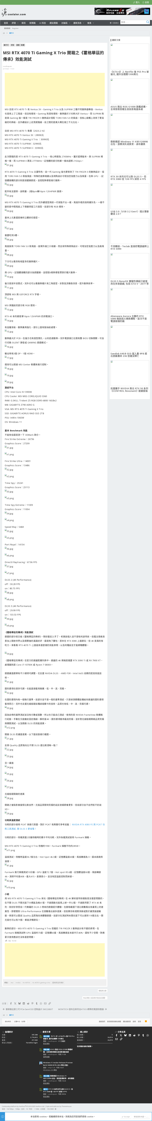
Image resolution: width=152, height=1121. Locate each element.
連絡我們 (102, 1021)
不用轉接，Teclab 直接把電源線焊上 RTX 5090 (130, 247)
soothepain (7, 66)
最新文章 (46, 1032)
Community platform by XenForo (23, 1106)
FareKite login (32, 1043)
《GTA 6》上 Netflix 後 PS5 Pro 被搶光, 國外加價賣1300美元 (130, 73)
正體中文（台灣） (20, 1021)
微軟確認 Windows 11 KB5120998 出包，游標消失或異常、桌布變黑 (129, 143)
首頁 (139, 1021)
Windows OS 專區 (50, 1070)
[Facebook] (149, 1108)
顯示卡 (6, 45)
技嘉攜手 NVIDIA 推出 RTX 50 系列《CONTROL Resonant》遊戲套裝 (129, 390)
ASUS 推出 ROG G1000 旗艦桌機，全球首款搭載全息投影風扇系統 (129, 108)
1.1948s (36, 1109)
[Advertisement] (55, 89)
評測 (12, 45)
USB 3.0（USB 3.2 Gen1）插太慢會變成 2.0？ (130, 213)
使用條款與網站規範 (114, 1021)
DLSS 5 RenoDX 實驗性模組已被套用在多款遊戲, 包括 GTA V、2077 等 (130, 282)
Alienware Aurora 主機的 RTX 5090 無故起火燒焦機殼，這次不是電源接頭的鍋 (129, 319)
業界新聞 (46, 1057)
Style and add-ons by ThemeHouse (58, 1106)
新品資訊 (46, 1044)
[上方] (143, 1021)
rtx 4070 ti (26, 983)
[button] (18, 23)
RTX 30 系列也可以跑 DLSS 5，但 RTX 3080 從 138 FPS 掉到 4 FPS (128, 178)
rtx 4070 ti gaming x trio (41, 983)
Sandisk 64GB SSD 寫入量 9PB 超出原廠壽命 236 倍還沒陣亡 (129, 355)
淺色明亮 (8, 1021)
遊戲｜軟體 (20, 45)
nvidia (18, 983)
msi (12, 983)
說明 (134, 1021)
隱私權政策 (127, 1021)
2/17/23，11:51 (8, 69)
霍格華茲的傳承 (58, 983)
